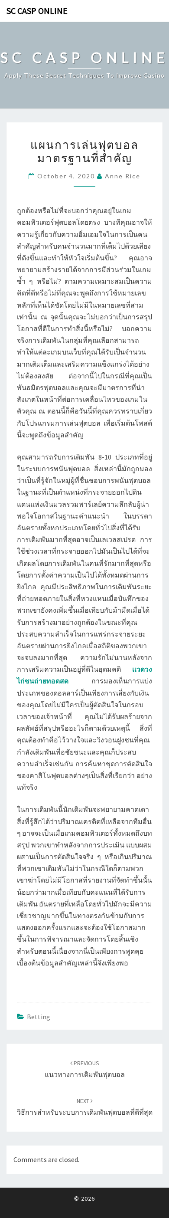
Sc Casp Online (37, 10)
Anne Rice (122, 176)
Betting (38, 1016)
